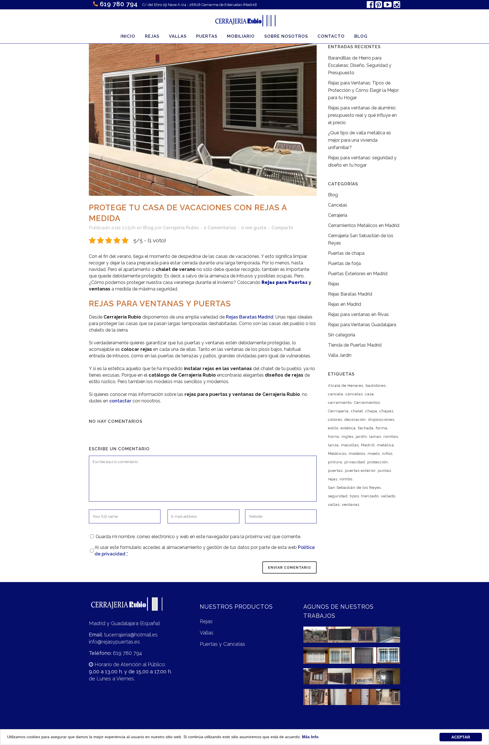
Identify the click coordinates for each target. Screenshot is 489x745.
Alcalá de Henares (345, 385)
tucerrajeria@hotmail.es (131, 635)
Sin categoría (341, 335)
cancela (335, 394)
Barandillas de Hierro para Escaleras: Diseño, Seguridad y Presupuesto (359, 65)
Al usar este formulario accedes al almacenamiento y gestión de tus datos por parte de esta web (205, 551)
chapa (371, 411)
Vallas (206, 633)
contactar (120, 401)
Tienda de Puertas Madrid (354, 345)
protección (377, 462)
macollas (350, 445)
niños (387, 453)
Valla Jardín (339, 355)
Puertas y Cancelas (222, 644)
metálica (385, 445)
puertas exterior (360, 470)
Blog (148, 227)
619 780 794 (119, 4)
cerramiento (340, 402)
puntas (384, 470)
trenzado (370, 496)
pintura (335, 462)
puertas (335, 470)
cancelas (354, 394)
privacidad (354, 462)
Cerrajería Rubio (181, 227)
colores (335, 419)
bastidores (376, 385)
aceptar (460, 737)
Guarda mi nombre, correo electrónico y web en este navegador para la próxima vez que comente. (198, 536)
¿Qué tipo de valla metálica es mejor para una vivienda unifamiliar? (359, 140)
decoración (355, 419)
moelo (374, 453)
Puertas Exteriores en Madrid (357, 273)
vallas (334, 504)
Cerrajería (337, 215)
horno (333, 436)
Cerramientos (367, 402)
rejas (332, 479)
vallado (388, 496)
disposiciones (381, 419)
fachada (366, 428)
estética (348, 428)
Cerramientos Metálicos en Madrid (363, 225)
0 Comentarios (220, 227)
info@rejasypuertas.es (114, 642)
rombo (346, 479)
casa (369, 394)
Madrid (368, 445)
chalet (357, 411)
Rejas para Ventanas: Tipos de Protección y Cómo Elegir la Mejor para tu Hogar (363, 90)
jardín (361, 436)
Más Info (310, 737)
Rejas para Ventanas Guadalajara (362, 324)
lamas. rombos (383, 436)
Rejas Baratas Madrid (249, 317)
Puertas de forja (344, 263)
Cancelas (337, 205)
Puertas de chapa (346, 253)
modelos (357, 453)
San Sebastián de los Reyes (354, 487)
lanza (333, 445)
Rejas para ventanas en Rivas (358, 314)
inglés (347, 436)
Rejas (333, 283)
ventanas (350, 504)
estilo (333, 428)
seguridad (338, 496)
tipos (354, 496)
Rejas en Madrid (344, 304)
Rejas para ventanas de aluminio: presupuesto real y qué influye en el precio (362, 115)
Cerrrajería (338, 411)
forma (381, 428)
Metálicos (337, 453)
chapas (386, 411)
